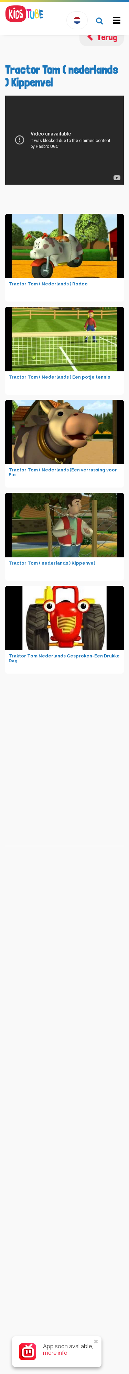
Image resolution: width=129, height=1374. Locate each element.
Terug (106, 37)
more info (55, 1353)
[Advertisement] (63, 744)
